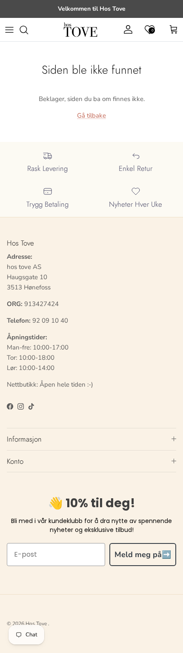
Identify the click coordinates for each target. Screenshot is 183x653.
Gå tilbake (91, 115)
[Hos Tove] (80, 30)
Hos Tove (36, 623)
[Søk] (28, 29)
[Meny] (9, 29)
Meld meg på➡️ (142, 554)
